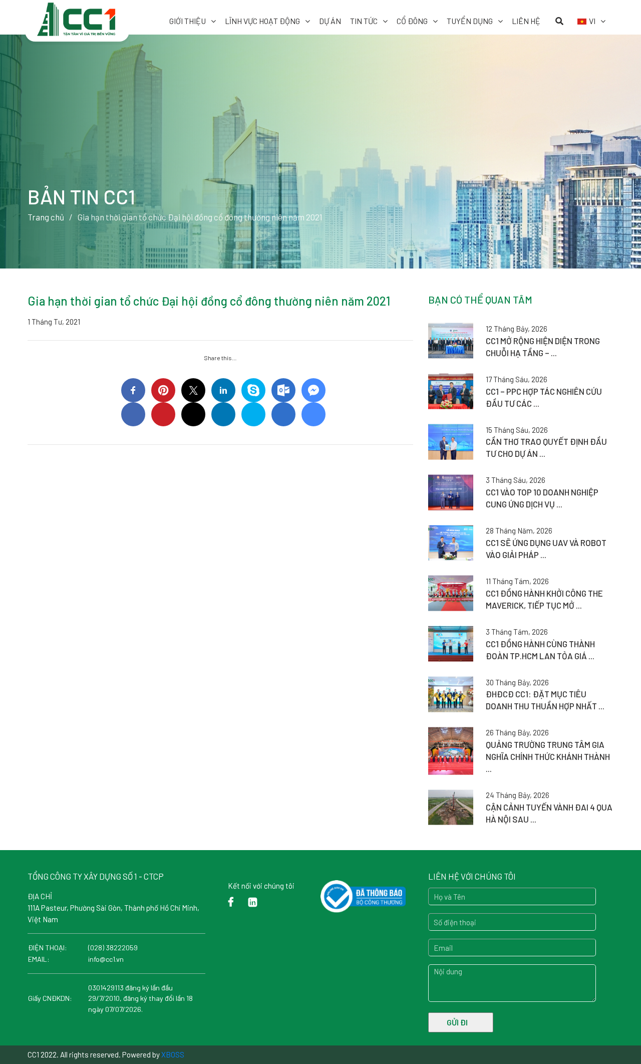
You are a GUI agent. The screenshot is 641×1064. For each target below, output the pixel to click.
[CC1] (77, 14)
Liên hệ (526, 21)
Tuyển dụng (470, 21)
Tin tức (364, 21)
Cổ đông (412, 21)
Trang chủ (46, 217)
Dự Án (330, 21)
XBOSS (172, 1054)
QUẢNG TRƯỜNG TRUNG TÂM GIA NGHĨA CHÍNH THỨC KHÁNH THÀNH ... (548, 756)
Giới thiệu (187, 21)
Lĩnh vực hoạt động (262, 21)
